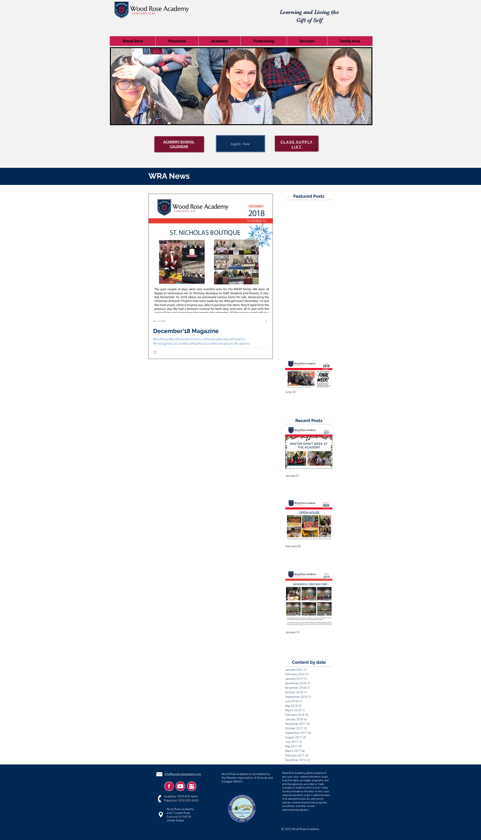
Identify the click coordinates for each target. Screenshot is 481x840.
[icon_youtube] (180, 786)
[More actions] (267, 321)
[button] (132, 41)
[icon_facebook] (169, 786)
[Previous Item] (291, 374)
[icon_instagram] (191, 786)
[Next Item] (326, 374)
